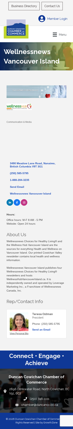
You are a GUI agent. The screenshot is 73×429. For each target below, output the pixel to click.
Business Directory (24, 6)
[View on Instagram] (24, 204)
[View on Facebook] (17, 204)
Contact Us (52, 6)
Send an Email (41, 329)
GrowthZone (50, 422)
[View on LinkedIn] (10, 204)
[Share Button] (11, 116)
